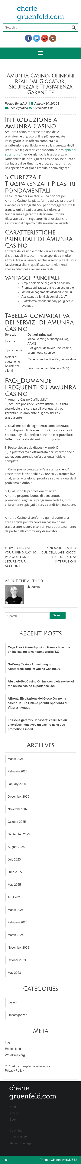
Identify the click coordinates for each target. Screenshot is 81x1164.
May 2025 (14, 884)
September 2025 (19, 834)
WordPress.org (15, 1055)
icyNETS (71, 1159)
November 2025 (18, 809)
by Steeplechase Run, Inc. (33, 1066)
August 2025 (16, 846)
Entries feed (13, 1048)
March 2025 (16, 909)
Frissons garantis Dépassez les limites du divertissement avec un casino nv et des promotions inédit (37, 725)
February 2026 (17, 771)
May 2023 (14, 972)
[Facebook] (28, 38)
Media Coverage (20, 1143)
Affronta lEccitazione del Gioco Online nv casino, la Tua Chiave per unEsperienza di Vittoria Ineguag (37, 703)
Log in (9, 1042)
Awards (14, 1113)
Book (12, 1119)
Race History (18, 1136)
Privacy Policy (14, 1070)
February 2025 (17, 922)
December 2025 (18, 796)
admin (24, 103)
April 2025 (14, 897)
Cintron (56, 1159)
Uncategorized (18, 108)
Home (13, 1106)
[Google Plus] (44, 38)
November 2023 (18, 947)
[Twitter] (36, 38)
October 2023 (17, 960)
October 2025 (17, 821)
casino (12, 1002)
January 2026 (17, 784)
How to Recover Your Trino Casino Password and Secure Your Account (21, 557)
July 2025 (14, 859)
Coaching (15, 1130)
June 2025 (15, 872)
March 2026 (16, 758)
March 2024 (16, 935)
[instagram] (52, 38)
